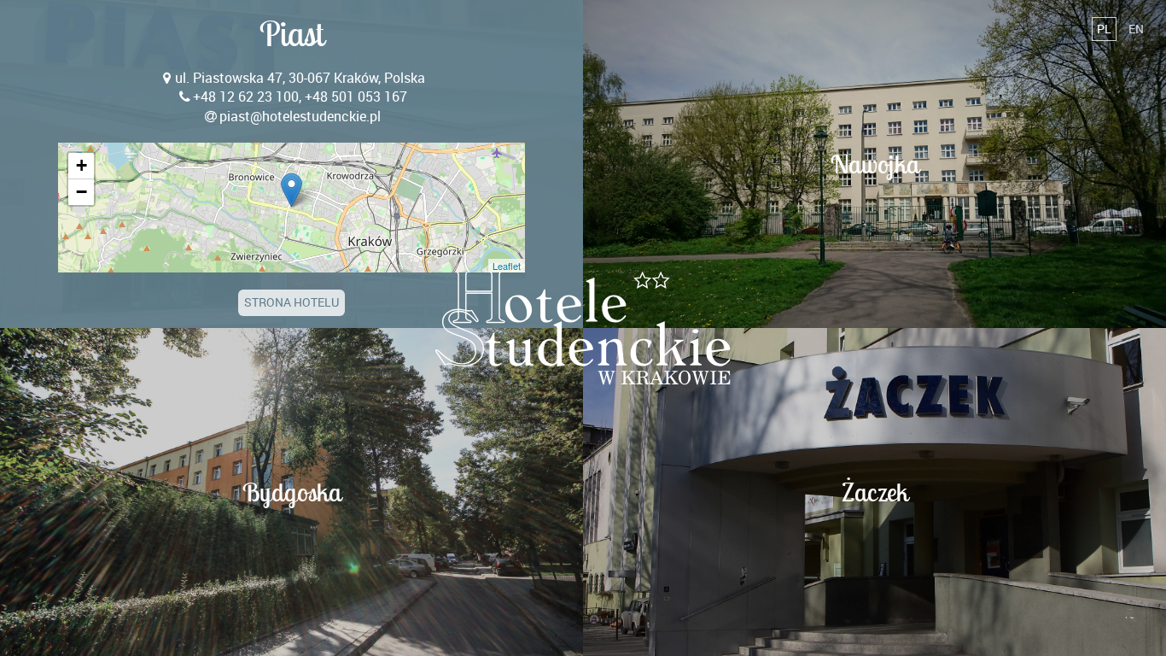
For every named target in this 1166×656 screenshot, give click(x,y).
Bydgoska (291, 492)
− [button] (81, 191)
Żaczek (875, 492)
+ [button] (81, 165)
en (1136, 28)
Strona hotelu (291, 302)
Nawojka (875, 164)
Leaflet (507, 265)
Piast (291, 34)
